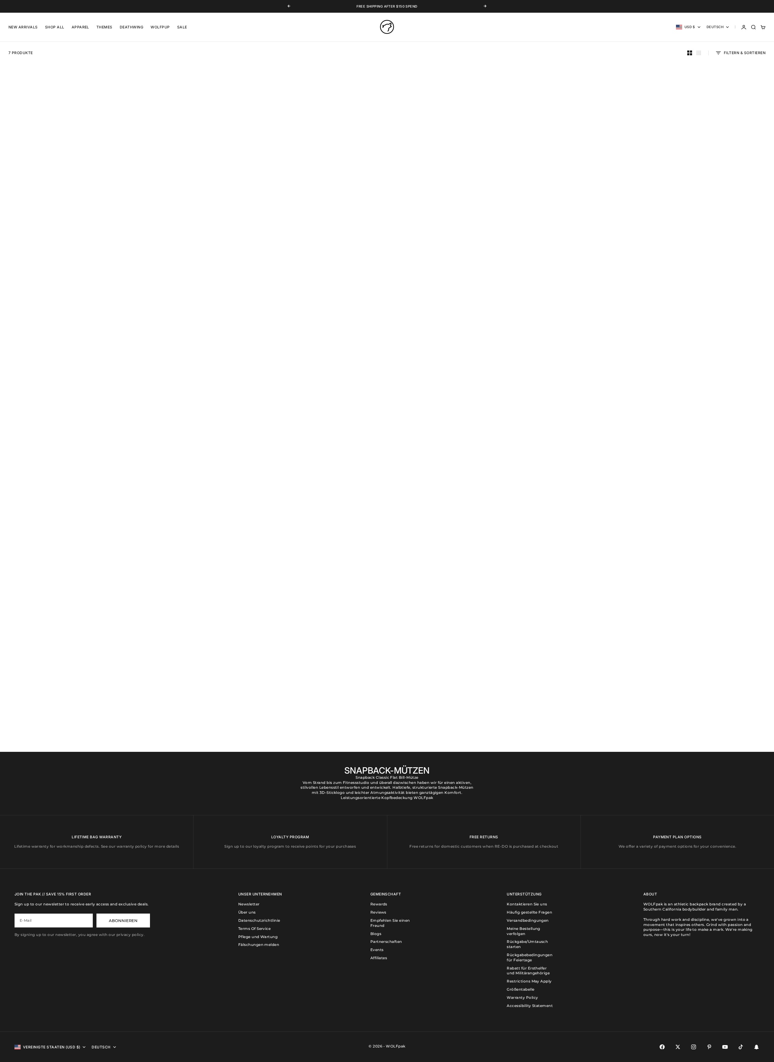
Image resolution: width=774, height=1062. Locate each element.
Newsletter (249, 904)
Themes (104, 27)
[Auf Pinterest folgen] (709, 1047)
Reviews (378, 912)
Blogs (375, 933)
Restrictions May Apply (529, 981)
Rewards (378, 904)
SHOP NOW (25, 679)
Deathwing (131, 27)
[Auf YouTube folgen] (725, 1047)
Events (377, 949)
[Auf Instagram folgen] (694, 1047)
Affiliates (378, 958)
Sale (182, 27)
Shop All (54, 27)
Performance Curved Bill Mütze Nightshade (483, 484)
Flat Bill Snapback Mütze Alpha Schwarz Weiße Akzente (678, 263)
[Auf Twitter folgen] (678, 1047)
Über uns (247, 912)
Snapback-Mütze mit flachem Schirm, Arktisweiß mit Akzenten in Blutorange (483, 704)
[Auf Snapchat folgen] (756, 1047)
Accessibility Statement (530, 1005)
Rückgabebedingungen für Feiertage (529, 957)
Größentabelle (520, 989)
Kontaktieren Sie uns (527, 904)
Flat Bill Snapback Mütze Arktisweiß (484, 263)
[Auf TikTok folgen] (741, 1047)
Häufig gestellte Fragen (529, 912)
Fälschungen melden (258, 944)
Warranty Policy (522, 997)
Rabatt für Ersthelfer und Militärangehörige (528, 971)
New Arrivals (23, 27)
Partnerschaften (386, 941)
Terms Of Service (254, 928)
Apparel (80, 27)
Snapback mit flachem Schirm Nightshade (290, 263)
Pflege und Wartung (258, 936)
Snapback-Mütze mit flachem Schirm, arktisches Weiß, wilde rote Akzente (96, 263)
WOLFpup (160, 27)
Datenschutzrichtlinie (259, 920)
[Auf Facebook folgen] (662, 1047)
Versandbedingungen (528, 920)
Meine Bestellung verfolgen (523, 931)
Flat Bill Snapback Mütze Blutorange (678, 484)
